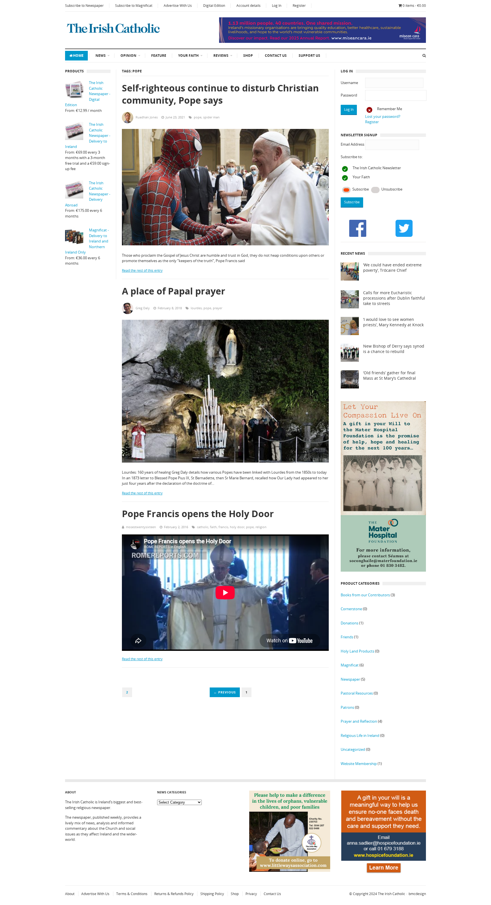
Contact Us (276, 55)
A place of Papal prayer (173, 291)
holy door (237, 527)
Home (78, 55)
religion (261, 527)
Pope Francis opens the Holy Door (198, 513)
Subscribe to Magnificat (133, 5)
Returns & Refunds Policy (174, 893)
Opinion (128, 55)
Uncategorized (353, 749)
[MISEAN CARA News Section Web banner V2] (322, 41)
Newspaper (350, 679)
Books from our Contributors (365, 594)
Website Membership (359, 763)
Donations (349, 623)
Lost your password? (382, 116)
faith (213, 527)
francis (223, 527)
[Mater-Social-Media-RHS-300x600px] (383, 570)
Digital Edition (214, 5)
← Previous (225, 692)
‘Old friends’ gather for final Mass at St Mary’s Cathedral (389, 375)
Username (349, 82)
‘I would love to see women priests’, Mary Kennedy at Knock (393, 322)
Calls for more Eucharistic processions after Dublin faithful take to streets (394, 298)
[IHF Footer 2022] (383, 874)
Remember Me (389, 108)
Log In (276, 5)
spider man (211, 117)
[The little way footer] (289, 870)
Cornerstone (351, 608)
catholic (202, 527)
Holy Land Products (357, 651)
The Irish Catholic (391, 893)
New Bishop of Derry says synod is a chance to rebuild (393, 349)
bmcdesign (417, 893)
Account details (248, 5)
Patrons (347, 707)
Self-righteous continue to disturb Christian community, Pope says (220, 94)
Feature (158, 55)
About (69, 893)
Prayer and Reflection (359, 721)
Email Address (352, 144)
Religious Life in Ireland (360, 735)
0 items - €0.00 (414, 5)
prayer (217, 308)
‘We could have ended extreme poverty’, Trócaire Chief (392, 267)
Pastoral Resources (357, 693)
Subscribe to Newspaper (84, 5)
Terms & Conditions (131, 893)
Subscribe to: (352, 156)
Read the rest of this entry (142, 270)
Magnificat (350, 665)
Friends (347, 636)
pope (197, 117)
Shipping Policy (212, 893)
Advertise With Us (178, 5)
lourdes (196, 308)
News (100, 55)
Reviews (220, 55)
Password (349, 95)
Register (299, 5)
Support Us (309, 55)
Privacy (251, 893)
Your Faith (188, 55)
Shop (248, 55)
